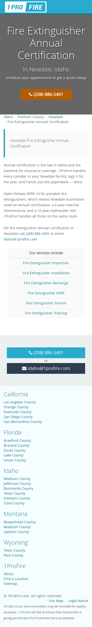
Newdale (56, 116)
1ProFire (15, 566)
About (8, 573)
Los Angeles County (20, 402)
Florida (12, 432)
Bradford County (17, 440)
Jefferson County (17, 483)
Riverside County (17, 412)
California (16, 394)
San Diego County (18, 416)
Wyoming (16, 542)
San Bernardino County (23, 421)
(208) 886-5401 (47, 94)
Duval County (15, 450)
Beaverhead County (20, 522)
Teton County (14, 493)
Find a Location (16, 578)
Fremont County (31, 116)
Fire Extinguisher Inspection (46, 263)
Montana (15, 514)
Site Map (56, 600)
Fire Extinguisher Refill (46, 293)
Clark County (14, 503)
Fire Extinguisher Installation (46, 273)
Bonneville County (18, 488)
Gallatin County (16, 531)
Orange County (16, 407)
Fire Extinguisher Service (46, 303)
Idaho (8, 116)
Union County (15, 460)
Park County (13, 555)
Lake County (14, 455)
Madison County (17, 478)
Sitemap (10, 583)
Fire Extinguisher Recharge (46, 283)
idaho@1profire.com (20, 239)
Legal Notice (78, 600)
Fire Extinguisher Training (46, 313)
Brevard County (16, 445)
